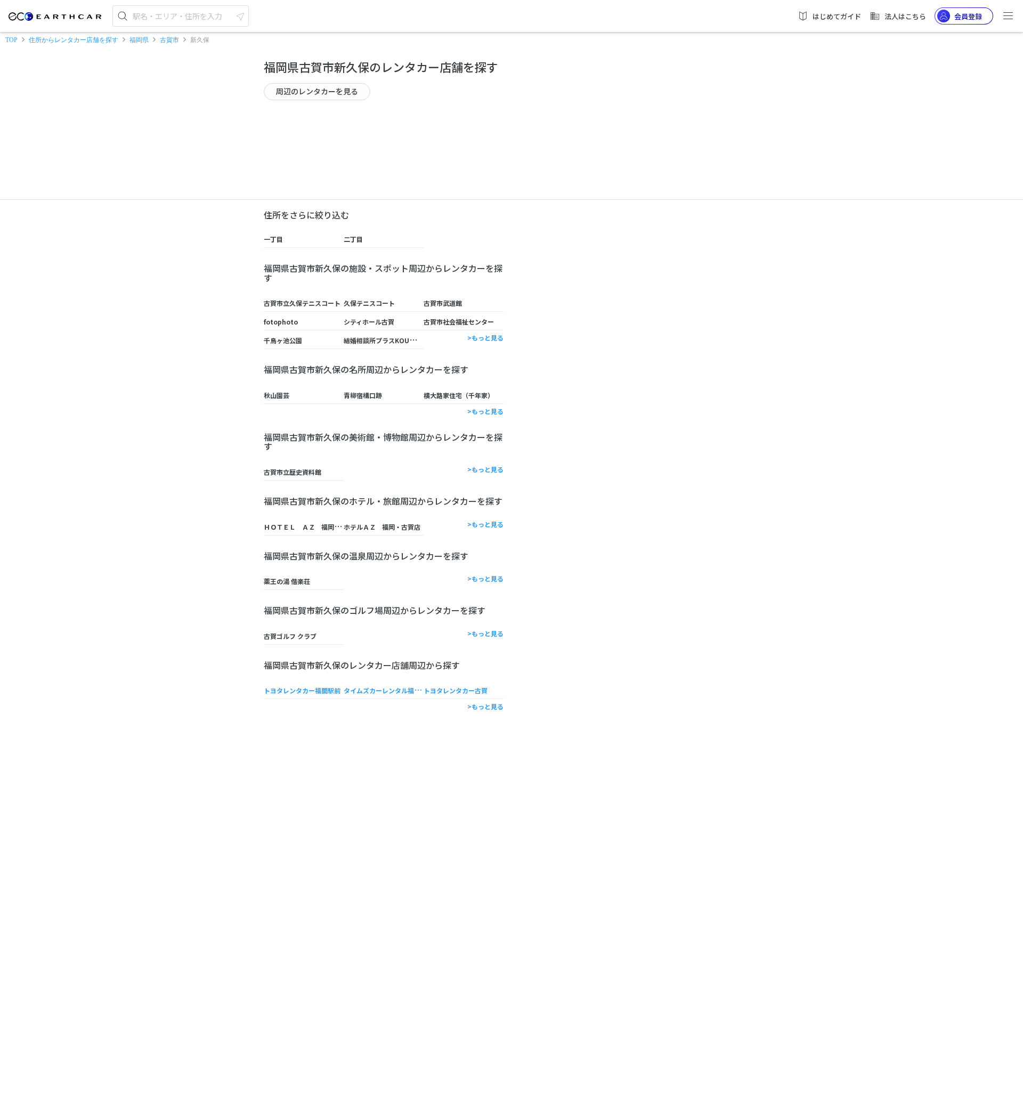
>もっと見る (485, 337)
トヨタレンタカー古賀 (456, 690)
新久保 (199, 40)
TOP (11, 40)
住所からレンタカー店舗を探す (73, 40)
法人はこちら (905, 16)
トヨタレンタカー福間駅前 (302, 690)
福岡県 (139, 40)
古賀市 (169, 40)
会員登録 (968, 16)
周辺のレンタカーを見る (317, 91)
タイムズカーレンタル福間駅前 (388, 690)
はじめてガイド (837, 16)
